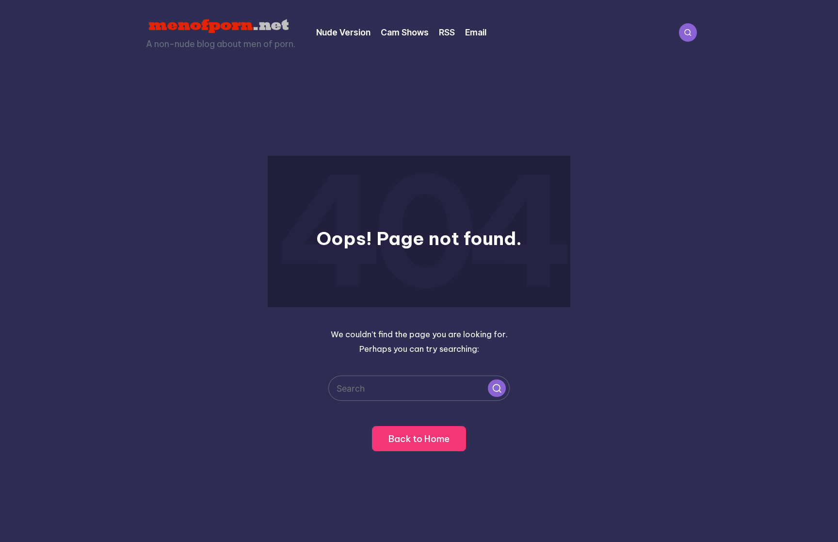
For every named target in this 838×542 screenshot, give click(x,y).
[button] (496, 388)
